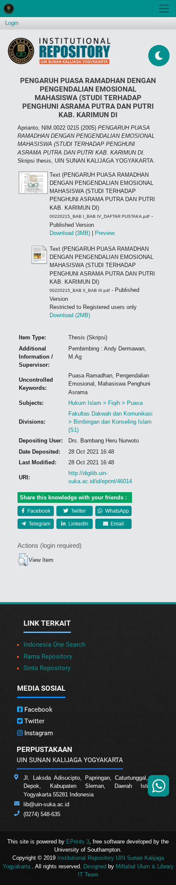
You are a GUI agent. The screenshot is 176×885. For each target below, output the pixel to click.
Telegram (38, 524)
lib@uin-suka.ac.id (46, 804)
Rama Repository (47, 656)
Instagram (38, 733)
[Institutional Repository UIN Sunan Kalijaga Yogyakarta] (59, 51)
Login (11, 23)
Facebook (38, 511)
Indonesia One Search (54, 644)
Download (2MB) (70, 315)
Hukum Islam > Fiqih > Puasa (105, 403)
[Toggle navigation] (164, 8)
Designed (94, 866)
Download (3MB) (70, 233)
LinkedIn (77, 524)
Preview (104, 233)
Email (116, 524)
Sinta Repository (46, 668)
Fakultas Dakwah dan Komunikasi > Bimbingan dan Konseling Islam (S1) (110, 421)
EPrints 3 (77, 841)
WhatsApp (116, 511)
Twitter (78, 511)
